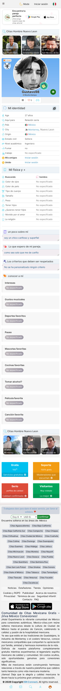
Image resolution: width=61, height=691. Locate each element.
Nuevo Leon (47, 129)
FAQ (36, 599)
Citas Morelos (32, 551)
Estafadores (25, 587)
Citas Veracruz (30, 577)
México (32, 124)
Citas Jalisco (46, 546)
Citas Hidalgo (31, 546)
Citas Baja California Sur (14, 531)
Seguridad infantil (46, 596)
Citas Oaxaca (33, 557)
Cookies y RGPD (11, 593)
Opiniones (48, 587)
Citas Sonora (49, 567)
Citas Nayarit (47, 551)
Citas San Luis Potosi (16, 567)
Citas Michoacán (15, 551)
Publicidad (28, 593)
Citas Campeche (35, 531)
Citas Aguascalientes (20, 525)
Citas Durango (28, 541)
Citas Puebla (47, 557)
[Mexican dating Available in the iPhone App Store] (20, 604)
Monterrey (33, 129)
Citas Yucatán (46, 577)
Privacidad (9, 596)
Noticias (12, 587)
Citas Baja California (41, 525)
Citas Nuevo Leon (16, 557)
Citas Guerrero (16, 546)
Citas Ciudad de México (31, 536)
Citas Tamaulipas (49, 572)
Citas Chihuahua (10, 536)
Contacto (27, 599)
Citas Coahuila (51, 536)
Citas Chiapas (51, 531)
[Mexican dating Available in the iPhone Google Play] (41, 604)
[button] (3, 3)
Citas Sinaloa (34, 567)
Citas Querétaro (20, 562)
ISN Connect (30, 681)
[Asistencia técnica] (50, 687)
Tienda (37, 587)
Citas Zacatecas (30, 582)
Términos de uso (26, 596)
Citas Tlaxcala (14, 577)
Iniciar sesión (41, 4)
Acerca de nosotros (46, 593)
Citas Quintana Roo (39, 562)
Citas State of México (13, 572)
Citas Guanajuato (45, 541)
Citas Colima (13, 541)
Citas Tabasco (32, 572)
